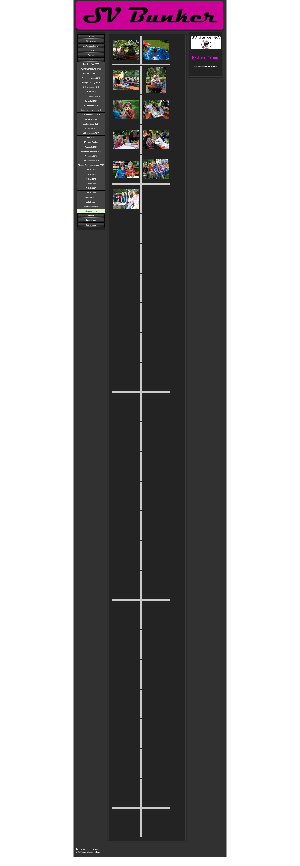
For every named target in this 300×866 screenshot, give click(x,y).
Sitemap (95, 849)
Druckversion (84, 849)
